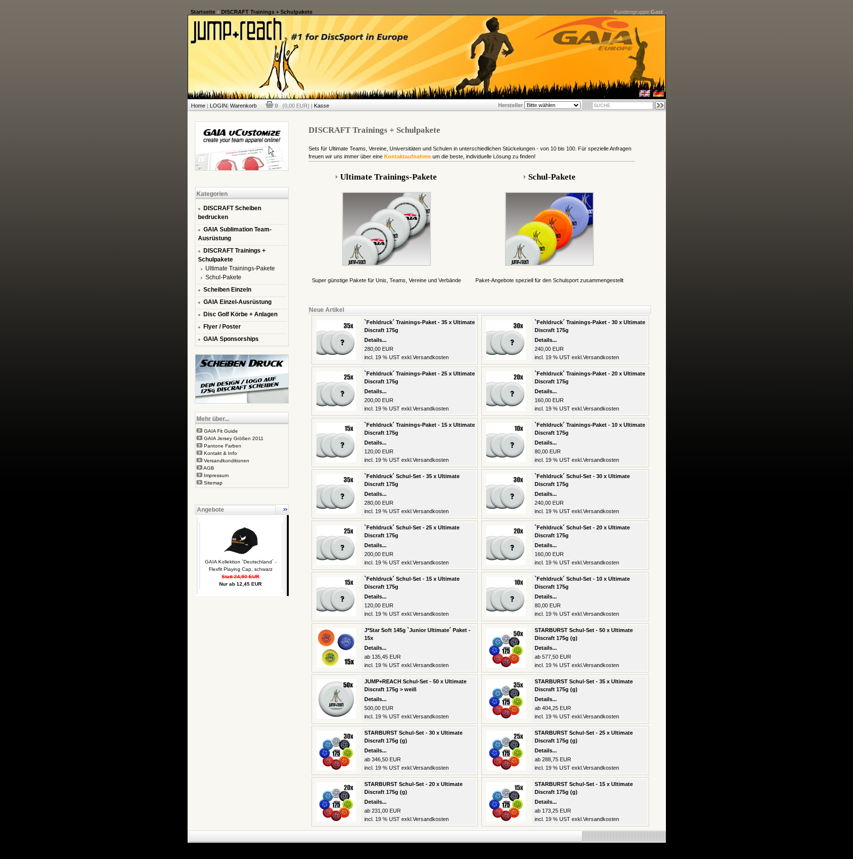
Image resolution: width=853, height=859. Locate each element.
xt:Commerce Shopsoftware (460, 847)
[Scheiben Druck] (242, 402)
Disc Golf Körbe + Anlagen (240, 314)
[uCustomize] (242, 169)
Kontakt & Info (220, 453)
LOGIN (218, 106)
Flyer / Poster (222, 326)
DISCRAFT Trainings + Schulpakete (266, 12)
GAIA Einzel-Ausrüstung (237, 302)
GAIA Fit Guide (221, 431)
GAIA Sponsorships (231, 339)
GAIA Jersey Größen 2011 (234, 438)
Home (198, 106)
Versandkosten (431, 357)
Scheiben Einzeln (227, 289)
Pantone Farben (222, 445)
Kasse (321, 106)
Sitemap (213, 483)
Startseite (203, 12)
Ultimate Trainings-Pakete (240, 268)
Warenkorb (243, 106)
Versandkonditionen (226, 460)
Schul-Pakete (223, 277)
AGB (208, 468)
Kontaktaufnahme (407, 156)
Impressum (216, 475)
